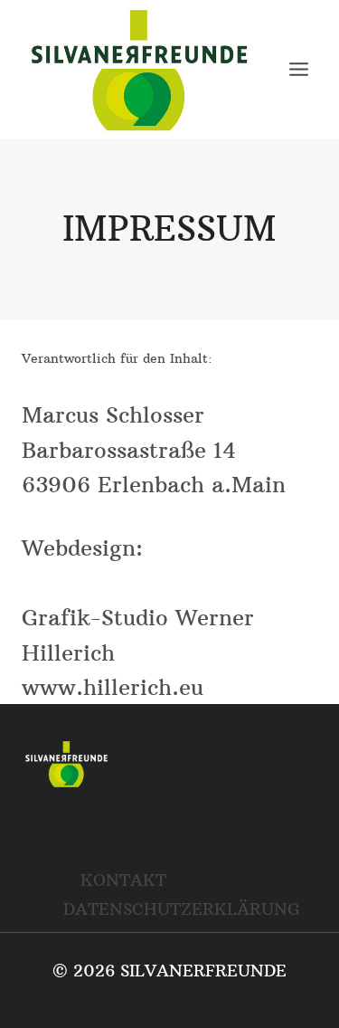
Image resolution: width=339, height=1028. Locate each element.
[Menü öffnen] (298, 68)
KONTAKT (123, 880)
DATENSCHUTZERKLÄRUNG (181, 909)
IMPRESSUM (250, 880)
